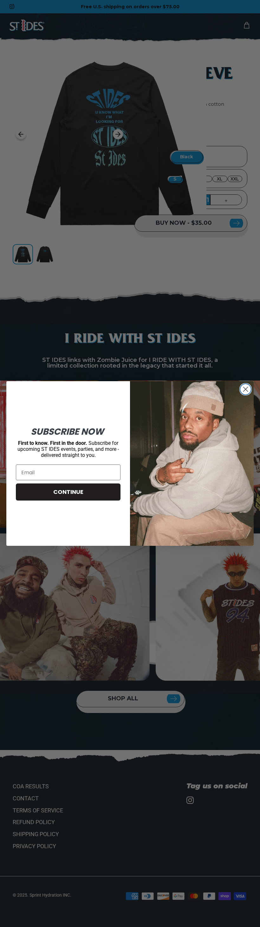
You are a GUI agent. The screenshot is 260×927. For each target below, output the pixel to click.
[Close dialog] (245, 389)
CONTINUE (68, 492)
